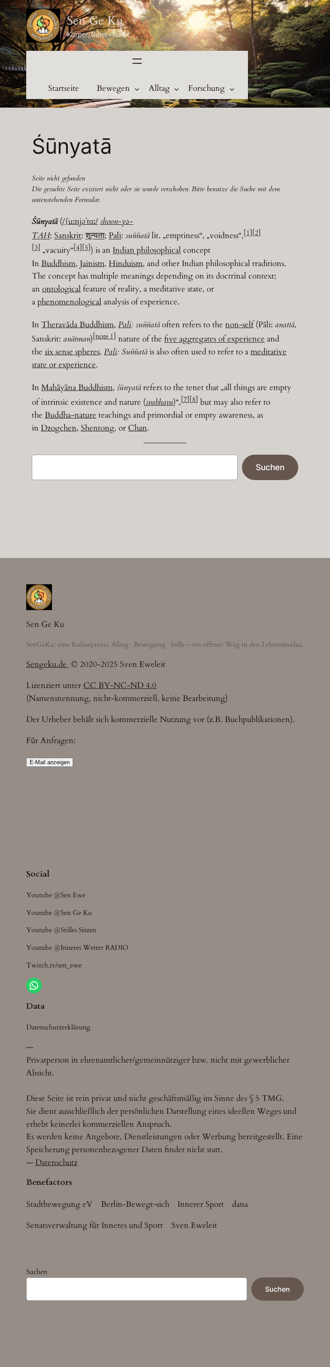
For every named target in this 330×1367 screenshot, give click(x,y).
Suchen (270, 467)
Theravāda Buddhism (77, 324)
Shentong (97, 428)
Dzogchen (58, 428)
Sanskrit (67, 236)
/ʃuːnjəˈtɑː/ (80, 221)
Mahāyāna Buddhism (77, 387)
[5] (86, 247)
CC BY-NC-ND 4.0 (119, 685)
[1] (248, 233)
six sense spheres (72, 351)
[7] (185, 399)
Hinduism (126, 263)
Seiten (37, 1327)
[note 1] (104, 336)
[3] (36, 247)
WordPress (69, 1348)
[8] (193, 399)
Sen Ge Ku (95, 21)
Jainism (92, 263)
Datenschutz (56, 1162)
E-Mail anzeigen (50, 762)
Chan (137, 428)
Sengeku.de (47, 664)
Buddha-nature (70, 415)
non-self (239, 324)
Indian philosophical (147, 250)
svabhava (159, 402)
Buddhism (58, 263)
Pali (115, 236)
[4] (77, 247)
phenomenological (69, 301)
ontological (61, 288)
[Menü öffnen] (137, 61)
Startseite (63, 88)
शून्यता (95, 236)
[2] (256, 233)
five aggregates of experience (214, 339)
